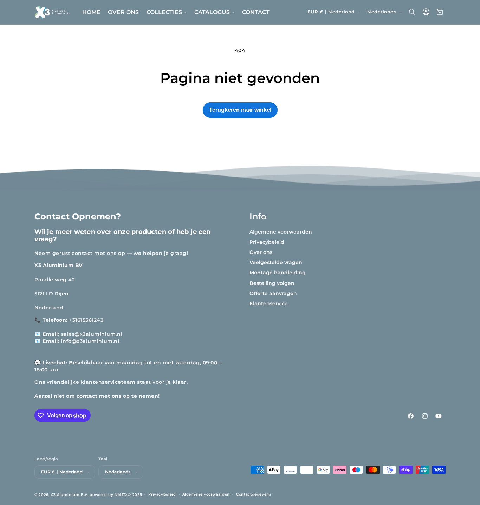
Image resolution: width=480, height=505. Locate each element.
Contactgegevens (253, 494)
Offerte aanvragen (273, 293)
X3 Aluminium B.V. (70, 494)
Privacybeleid (266, 242)
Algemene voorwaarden (280, 232)
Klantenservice (268, 303)
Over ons (260, 252)
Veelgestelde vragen (275, 262)
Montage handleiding (277, 273)
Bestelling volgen (271, 283)
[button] (166, 12)
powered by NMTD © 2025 (116, 494)
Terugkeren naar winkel (240, 110)
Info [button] (257, 217)
